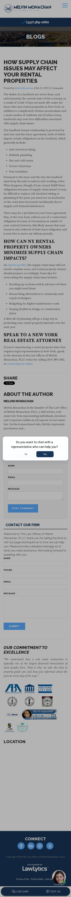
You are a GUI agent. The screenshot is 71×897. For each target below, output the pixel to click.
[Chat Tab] (35, 448)
